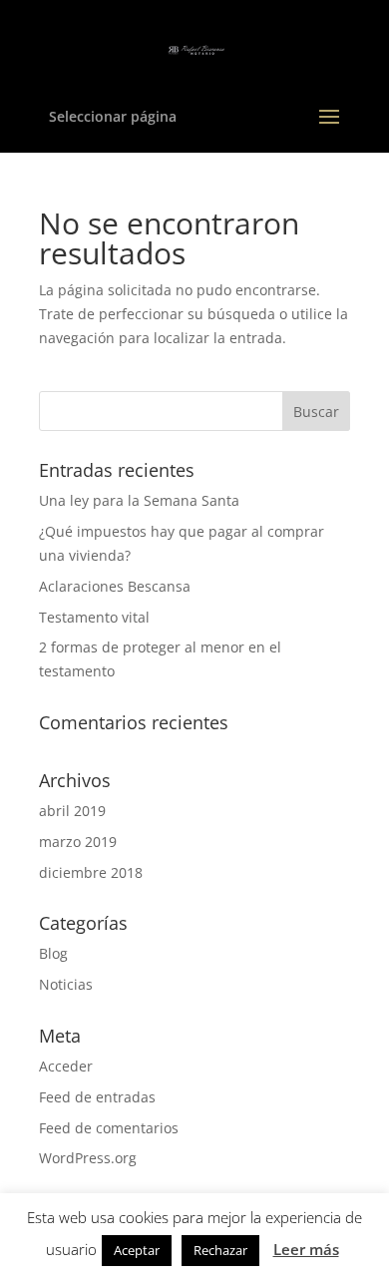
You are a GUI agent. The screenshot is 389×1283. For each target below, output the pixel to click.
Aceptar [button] (137, 1250)
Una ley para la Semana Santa (139, 500)
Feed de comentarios (109, 1127)
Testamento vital (94, 617)
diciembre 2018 (91, 872)
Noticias (66, 984)
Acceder (66, 1066)
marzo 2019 (78, 841)
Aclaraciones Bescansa (115, 586)
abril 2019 (72, 810)
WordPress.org (88, 1157)
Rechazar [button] (220, 1250)
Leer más (306, 1249)
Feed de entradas (97, 1096)
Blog (53, 953)
